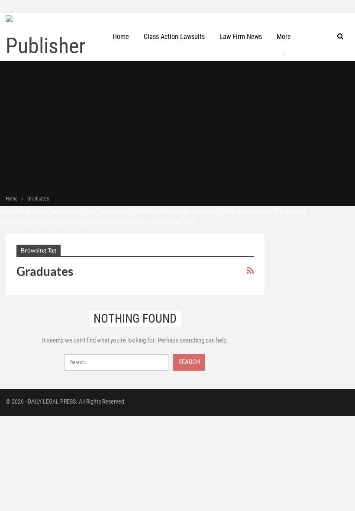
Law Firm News (240, 36)
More (284, 36)
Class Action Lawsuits (174, 36)
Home (121, 36)
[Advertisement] (177, 129)
